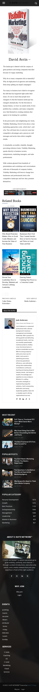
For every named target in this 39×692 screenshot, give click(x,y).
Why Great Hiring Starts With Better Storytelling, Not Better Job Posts (25, 433)
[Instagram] (20, 398)
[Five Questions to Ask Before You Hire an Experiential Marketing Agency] (7, 472)
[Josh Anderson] (10, 359)
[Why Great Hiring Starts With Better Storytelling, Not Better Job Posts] (7, 433)
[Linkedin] (23, 398)
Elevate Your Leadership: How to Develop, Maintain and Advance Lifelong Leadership (10, 282)
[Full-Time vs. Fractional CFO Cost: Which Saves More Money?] (7, 422)
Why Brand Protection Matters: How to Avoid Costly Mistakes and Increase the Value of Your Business (10, 239)
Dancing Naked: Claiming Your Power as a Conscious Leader (28, 279)
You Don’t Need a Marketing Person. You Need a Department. (24, 461)
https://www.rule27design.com (24, 323)
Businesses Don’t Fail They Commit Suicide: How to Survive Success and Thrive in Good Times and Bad (28, 239)
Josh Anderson (22, 320)
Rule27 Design (32, 685)
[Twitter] (29, 398)
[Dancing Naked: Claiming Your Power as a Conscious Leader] (28, 262)
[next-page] (7, 294)
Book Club (7, 230)
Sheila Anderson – (30, 301)
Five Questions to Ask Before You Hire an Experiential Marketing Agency (24, 472)
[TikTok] (26, 398)
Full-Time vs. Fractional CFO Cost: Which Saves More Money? (24, 422)
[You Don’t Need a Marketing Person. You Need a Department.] (7, 461)
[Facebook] (17, 398)
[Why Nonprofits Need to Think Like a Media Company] (7, 484)
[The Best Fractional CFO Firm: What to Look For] (7, 444)
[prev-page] (3, 294)
